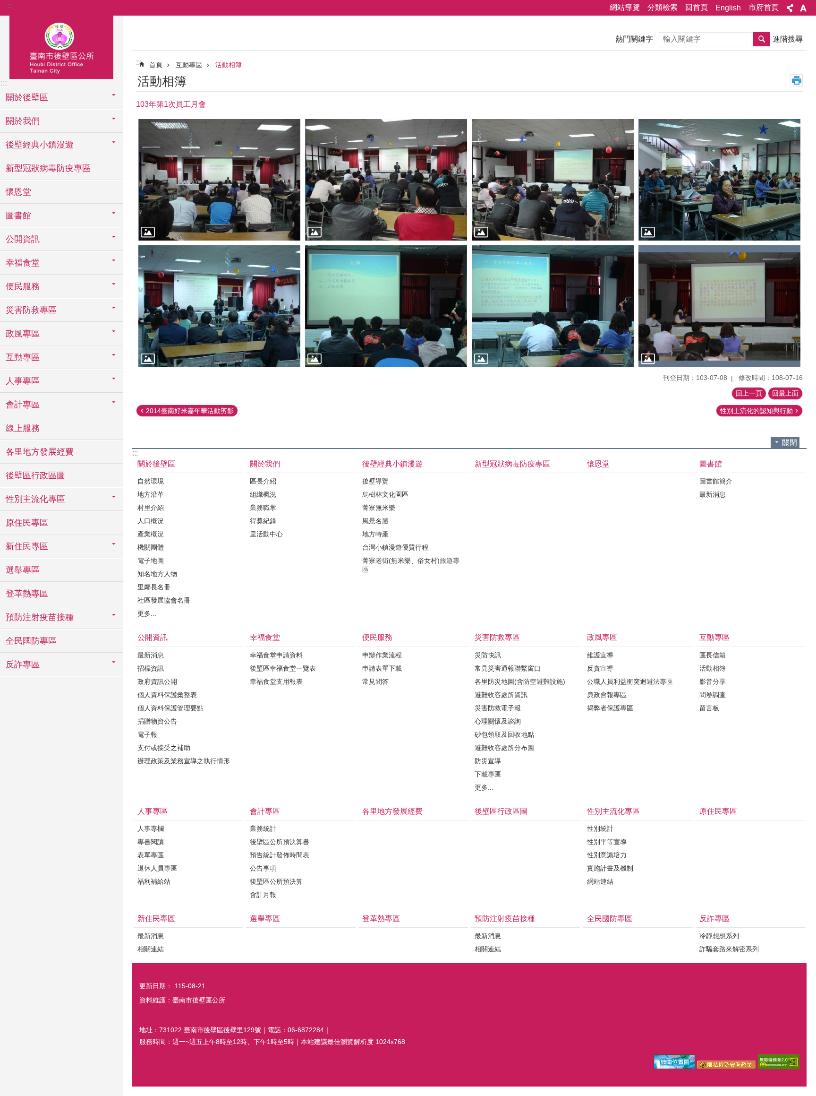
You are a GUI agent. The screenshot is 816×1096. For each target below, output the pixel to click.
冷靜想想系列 (719, 936)
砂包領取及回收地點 (504, 734)
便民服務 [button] (23, 286)
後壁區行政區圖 (35, 475)
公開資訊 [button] (23, 239)
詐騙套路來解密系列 (729, 949)
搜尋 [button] (761, 39)
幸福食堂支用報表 (276, 681)
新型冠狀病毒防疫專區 (48, 168)
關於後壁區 (156, 464)
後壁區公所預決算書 (279, 842)
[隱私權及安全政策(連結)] (726, 1066)
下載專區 (488, 774)
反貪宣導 (600, 668)
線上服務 (23, 428)
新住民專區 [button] (27, 546)
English (728, 8)
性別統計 (600, 828)
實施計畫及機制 (610, 868)
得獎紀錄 (263, 521)
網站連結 (600, 881)
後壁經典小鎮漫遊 (392, 464)
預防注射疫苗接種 (505, 919)
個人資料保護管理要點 (170, 708)
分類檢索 (662, 7)
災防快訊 (488, 655)
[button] (219, 180)
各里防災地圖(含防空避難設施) (520, 681)
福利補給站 (153, 881)
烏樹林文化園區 (385, 494)
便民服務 (377, 637)
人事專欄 (150, 828)
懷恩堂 (18, 192)
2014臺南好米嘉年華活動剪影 (190, 410)
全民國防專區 (31, 641)
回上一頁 (749, 393)
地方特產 (375, 534)
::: (10, 5)
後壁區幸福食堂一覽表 (283, 668)
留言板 (709, 708)
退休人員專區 (157, 868)
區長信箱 (712, 655)
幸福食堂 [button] (23, 263)
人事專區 (152, 811)
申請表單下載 (382, 668)
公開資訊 (152, 637)
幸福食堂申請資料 (276, 655)
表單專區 (150, 855)
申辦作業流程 (382, 655)
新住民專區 (156, 919)
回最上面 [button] (785, 393)
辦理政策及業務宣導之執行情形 (183, 761)
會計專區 (265, 811)
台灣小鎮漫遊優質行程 (395, 547)
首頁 (155, 65)
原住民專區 (27, 522)
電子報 (147, 734)
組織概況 (263, 494)
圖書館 (710, 464)
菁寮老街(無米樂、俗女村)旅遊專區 (410, 565)
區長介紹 (263, 481)
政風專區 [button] (23, 333)
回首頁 (696, 7)
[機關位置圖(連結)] (674, 1066)
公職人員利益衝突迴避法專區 (630, 681)
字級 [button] (803, 8)
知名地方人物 (157, 574)
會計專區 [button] (23, 404)
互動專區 (189, 65)
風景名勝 (375, 521)
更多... (146, 613)
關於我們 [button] (23, 121)
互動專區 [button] (23, 357)
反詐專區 (714, 919)
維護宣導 (600, 655)
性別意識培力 (607, 855)
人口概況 (150, 521)
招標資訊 (150, 668)
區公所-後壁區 (61, 46)
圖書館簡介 (715, 481)
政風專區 (602, 637)
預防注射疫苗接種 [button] (40, 617)
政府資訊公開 (157, 681)
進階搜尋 (788, 39)
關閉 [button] (789, 443)
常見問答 (375, 681)
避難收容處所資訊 (501, 695)
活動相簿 (228, 65)
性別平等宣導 (607, 842)
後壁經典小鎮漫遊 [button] (40, 144)
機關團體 (150, 547)
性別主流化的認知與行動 (756, 410)
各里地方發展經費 (40, 452)
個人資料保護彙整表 (167, 695)
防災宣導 (488, 761)
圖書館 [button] (18, 215)
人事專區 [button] (23, 381)
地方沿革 (150, 494)
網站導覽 (625, 7)
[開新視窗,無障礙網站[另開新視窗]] (778, 1066)
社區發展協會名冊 (163, 600)
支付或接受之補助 (163, 747)
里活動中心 (266, 534)
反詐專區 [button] (23, 664)
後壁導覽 (375, 481)
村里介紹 (150, 507)
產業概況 (150, 534)
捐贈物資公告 (157, 721)
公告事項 (263, 868)
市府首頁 (763, 7)
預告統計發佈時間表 (279, 855)
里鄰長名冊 (153, 587)
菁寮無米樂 (378, 507)
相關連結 (150, 949)
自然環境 (150, 481)
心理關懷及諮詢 (498, 721)
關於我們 (265, 464)
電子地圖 (150, 560)
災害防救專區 (497, 637)
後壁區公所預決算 (276, 881)
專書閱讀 (150, 842)
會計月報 (263, 894)
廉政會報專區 (607, 695)
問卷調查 (712, 695)
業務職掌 (263, 507)
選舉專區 (23, 570)
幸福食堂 (265, 637)
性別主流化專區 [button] (35, 499)
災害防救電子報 (498, 708)
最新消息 (712, 494)
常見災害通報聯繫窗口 (508, 668)
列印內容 (796, 80)
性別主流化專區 (613, 811)
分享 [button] (790, 8)
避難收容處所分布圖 (504, 747)
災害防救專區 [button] (31, 310)
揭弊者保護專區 (610, 708)
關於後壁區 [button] (27, 97)
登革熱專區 (27, 593)
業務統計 (263, 828)
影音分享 (712, 681)
